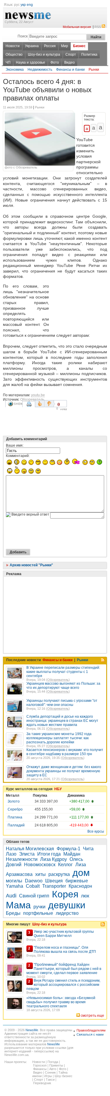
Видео (69, 62)
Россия (50, 46)
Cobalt (33, 886)
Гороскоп (40, 1065)
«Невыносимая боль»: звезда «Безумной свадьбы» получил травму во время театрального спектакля (60, 1002)
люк (85, 895)
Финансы (40, 1069)
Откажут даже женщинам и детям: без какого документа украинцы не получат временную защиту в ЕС (63, 771)
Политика (89, 54)
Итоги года (49, 853)
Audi (11, 896)
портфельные (38, 913)
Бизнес (79, 46)
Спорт (70, 54)
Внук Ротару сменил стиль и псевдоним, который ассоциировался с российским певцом (63, 984)
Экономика (15, 69)
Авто (52, 1069)
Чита (88, 848)
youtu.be (38, 395)
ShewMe (15, 404)
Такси (50, 1079)
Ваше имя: (14, 445)
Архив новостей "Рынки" (31, 565)
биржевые (76, 880)
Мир (64, 46)
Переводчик (42, 1083)
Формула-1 (68, 848)
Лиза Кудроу (53, 859)
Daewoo (34, 880)
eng (30, 5)
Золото (14, 801)
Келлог (65, 864)
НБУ (58, 789)
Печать (29, 406)
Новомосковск (39, 864)
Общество (14, 54)
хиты (40, 874)
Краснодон (80, 886)
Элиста (27, 853)
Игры (48, 1076)
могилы (14, 880)
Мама (18, 905)
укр (23, 5)
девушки (66, 905)
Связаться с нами (90, 1034)
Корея (65, 894)
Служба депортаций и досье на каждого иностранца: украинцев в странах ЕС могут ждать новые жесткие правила (62, 720)
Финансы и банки (70, 69)
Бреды (13, 913)
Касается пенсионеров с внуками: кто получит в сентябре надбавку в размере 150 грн (64, 752)
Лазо (11, 853)
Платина (15, 817)
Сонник (50, 1072)
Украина (32, 46)
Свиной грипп (34, 895)
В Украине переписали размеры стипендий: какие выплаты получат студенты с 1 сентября (63, 672)
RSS (97, 27)
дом (81, 872)
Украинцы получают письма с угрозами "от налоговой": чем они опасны (61, 703)
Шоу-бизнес (63, 1076)
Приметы (56, 1065)
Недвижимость (40, 69)
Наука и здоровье (30, 62)
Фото (54, 62)
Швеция (54, 880)
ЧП (8, 62)
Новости (13, 46)
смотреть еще (92, 1016)
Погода (53, 1062)
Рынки (94, 69)
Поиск (23, 36)
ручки (39, 906)
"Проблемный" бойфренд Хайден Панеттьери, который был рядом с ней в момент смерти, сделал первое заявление (63, 969)
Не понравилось (50, 403)
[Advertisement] (79, 306)
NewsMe (32, 1030)
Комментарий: (18, 456)
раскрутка (59, 874)
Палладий (16, 825)
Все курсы (95, 831)
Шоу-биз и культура (44, 54)
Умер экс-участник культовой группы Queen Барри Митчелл (64, 934)
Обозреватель (32, 399)
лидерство (67, 913)
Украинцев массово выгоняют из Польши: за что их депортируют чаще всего (63, 685)
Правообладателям (91, 1030)
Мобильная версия (77, 27)
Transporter (54, 886)
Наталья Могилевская (30, 848)
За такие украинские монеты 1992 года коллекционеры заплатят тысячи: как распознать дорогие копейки (59, 738)
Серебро (15, 809)
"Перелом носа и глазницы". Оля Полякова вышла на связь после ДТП (65, 949)
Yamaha (14, 886)
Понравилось (40, 403)
